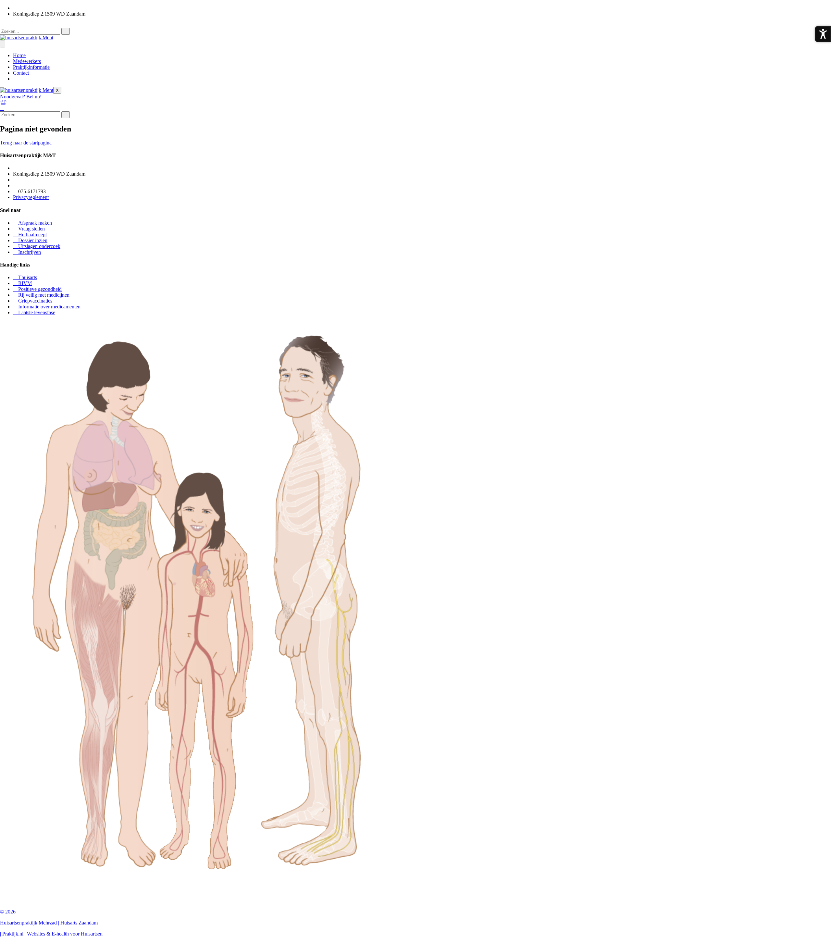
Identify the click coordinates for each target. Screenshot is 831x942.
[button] (2, 25)
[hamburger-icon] (2, 44)
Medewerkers (27, 61)
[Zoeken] (65, 31)
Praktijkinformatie (31, 67)
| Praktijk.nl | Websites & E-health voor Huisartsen (51, 933)
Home (19, 55)
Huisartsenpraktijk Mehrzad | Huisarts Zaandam (49, 922)
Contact (21, 73)
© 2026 (8, 911)
